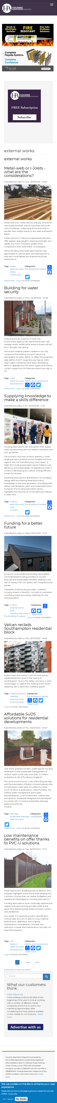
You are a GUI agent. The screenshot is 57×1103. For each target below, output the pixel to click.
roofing (13, 501)
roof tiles (14, 510)
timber (13, 272)
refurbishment (16, 384)
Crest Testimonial (15, 994)
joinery (13, 266)
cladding (14, 696)
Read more (9, 280)
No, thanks (21, 1099)
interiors (13, 944)
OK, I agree (7, 1099)
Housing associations (20, 613)
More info (12, 1094)
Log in (19, 280)
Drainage (14, 814)
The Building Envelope (35, 269)
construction (16, 275)
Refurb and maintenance (36, 381)
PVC (12, 941)
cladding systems (18, 693)
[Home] (17, 8)
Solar (12, 507)
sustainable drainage (19, 816)
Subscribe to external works (17, 969)
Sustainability (36, 816)
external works (17, 269)
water (12, 378)
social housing (16, 702)
